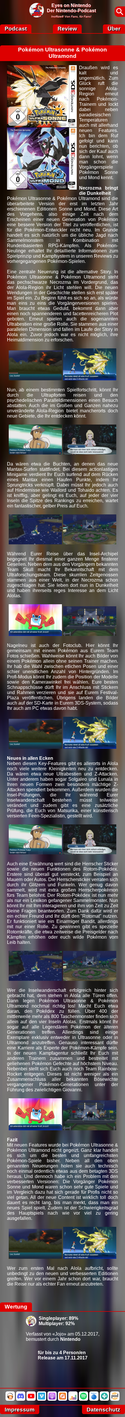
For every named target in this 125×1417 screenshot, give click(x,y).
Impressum (20, 1410)
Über (114, 29)
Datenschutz (103, 1410)
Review (67, 29)
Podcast (16, 29)
